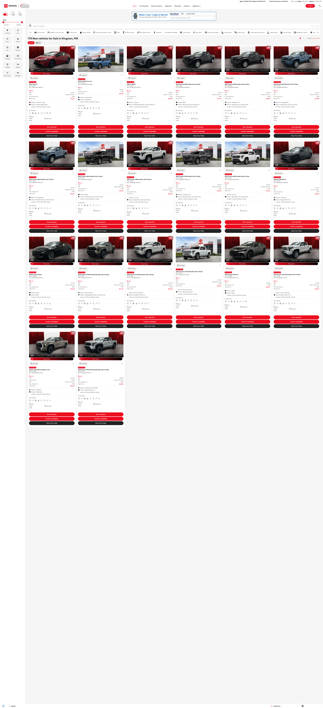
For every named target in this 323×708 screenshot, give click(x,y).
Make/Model (174, 14)
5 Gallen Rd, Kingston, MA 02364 (278, 1)
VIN (182, 14)
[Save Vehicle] (73, 78)
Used (19, 12)
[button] (319, 6)
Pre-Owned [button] (144, 6)
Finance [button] (186, 6)
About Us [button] (196, 6)
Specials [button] (168, 6)
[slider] (3, 22)
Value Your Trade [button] (51, 136)
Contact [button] (310, 6)
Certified (13, 12)
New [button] (135, 6)
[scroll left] (30, 32)
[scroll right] (318, 32)
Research (178, 6)
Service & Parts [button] (156, 6)
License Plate (190, 14)
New (6, 12)
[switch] (5, 13)
